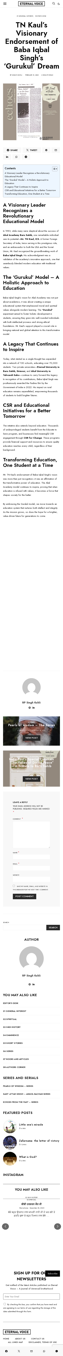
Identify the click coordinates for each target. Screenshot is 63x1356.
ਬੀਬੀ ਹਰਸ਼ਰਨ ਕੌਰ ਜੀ (31, 1204)
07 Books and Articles (16, 1059)
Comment (17, 819)
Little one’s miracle (31, 1124)
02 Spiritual (10, 1019)
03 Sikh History (11, 1027)
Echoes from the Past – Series (20, 1102)
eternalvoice (23, 730)
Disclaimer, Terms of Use (43, 1342)
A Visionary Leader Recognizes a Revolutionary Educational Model (27, 175)
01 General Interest (25, 16)
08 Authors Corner (14, 1067)
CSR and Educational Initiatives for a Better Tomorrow (30, 190)
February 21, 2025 (32, 75)
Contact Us (37, 1338)
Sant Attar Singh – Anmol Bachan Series (26, 1094)
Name (16, 852)
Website (16, 875)
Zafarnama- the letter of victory (39, 1141)
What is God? (28, 1157)
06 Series (31, 722)
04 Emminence (11, 1035)
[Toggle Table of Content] (53, 168)
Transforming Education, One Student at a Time (27, 193)
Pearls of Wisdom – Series (18, 1086)
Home (6, 1338)
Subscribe (52, 1273)
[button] (58, 4)
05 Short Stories (13, 1043)
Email (16, 863)
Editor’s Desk (10, 1003)
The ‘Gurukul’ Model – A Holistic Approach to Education (26, 181)
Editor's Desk (40, 16)
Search (6, 922)
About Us (20, 1338)
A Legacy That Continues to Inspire (21, 186)
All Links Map (15, 1342)
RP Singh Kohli (16, 75)
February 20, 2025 (38, 730)
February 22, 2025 (39, 771)
